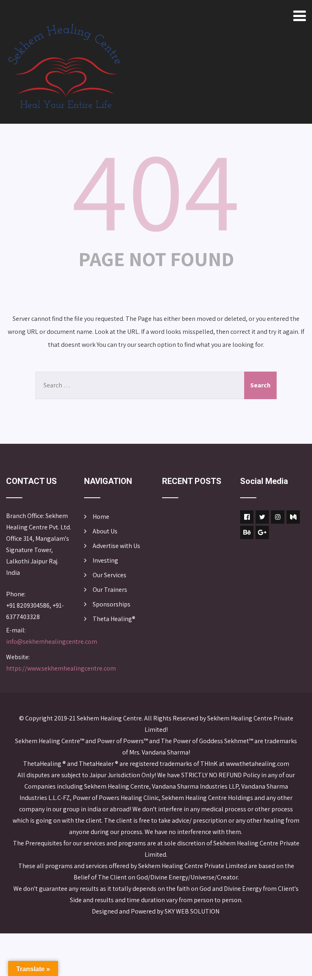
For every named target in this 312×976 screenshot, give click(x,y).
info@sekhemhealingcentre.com (51, 641)
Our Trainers (110, 589)
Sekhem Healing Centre (109, 718)
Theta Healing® (114, 619)
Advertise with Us (116, 546)
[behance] (247, 532)
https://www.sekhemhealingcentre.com (61, 668)
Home (101, 516)
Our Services (109, 575)
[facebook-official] (247, 517)
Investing (105, 560)
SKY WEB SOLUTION (193, 911)
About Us (105, 531)
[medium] (293, 517)
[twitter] (262, 517)
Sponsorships (111, 604)
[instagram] (277, 517)
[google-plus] (262, 532)
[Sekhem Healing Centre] (64, 66)
